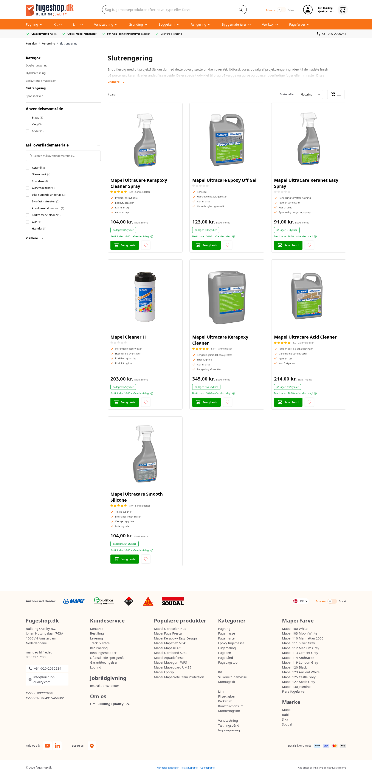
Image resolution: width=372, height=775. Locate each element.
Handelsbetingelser (168, 767)
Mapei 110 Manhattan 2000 (303, 638)
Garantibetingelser (104, 662)
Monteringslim (229, 711)
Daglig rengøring (37, 65)
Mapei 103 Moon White (299, 633)
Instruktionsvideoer (104, 685)
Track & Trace (100, 643)
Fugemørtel (226, 638)
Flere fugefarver (294, 691)
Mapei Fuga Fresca (168, 633)
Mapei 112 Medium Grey (300, 648)
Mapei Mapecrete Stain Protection (179, 677)
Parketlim (225, 701)
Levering (96, 638)
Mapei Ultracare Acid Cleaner (305, 337)
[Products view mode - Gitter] (332, 94)
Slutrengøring (36, 88)
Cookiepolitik (207, 767)
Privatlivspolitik (189, 767)
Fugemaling (227, 648)
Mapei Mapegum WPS (170, 662)
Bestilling (97, 633)
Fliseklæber (226, 696)
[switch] (281, 9)
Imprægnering (229, 730)
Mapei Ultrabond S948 (171, 652)
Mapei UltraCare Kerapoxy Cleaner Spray (138, 183)
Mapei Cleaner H (128, 337)
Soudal (287, 724)
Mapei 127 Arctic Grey (298, 681)
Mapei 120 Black (294, 667)
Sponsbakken (34, 96)
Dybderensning (36, 73)
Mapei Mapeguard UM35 (172, 667)
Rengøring (48, 43)
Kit (220, 672)
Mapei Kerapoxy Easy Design (175, 638)
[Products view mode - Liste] (338, 94)
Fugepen (224, 652)
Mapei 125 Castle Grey (299, 677)
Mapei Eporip (164, 672)
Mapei (286, 709)
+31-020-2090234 (334, 34)
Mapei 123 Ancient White (300, 672)
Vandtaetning (228, 720)
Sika (285, 719)
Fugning (224, 628)
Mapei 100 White (294, 628)
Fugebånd (225, 657)
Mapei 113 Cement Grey (300, 652)
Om (110, 704)
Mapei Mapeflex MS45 (170, 643)
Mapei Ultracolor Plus (170, 628)
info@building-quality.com (44, 679)
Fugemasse (226, 633)
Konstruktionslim (230, 706)
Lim (221, 691)
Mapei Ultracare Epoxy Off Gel (224, 180)
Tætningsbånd (228, 725)
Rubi (285, 714)
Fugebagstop (227, 662)
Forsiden (31, 43)
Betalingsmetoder (103, 652)
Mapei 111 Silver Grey (298, 643)
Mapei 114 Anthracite (298, 657)
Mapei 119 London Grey (300, 662)
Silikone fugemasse (232, 677)
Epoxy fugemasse (231, 643)
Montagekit (226, 681)
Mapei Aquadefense (168, 657)
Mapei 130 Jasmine (296, 686)
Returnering (99, 648)
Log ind (95, 667)
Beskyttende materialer (41, 81)
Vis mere (32, 238)
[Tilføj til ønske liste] (145, 245)
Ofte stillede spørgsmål (107, 657)
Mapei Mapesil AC (167, 648)
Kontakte (96, 628)
